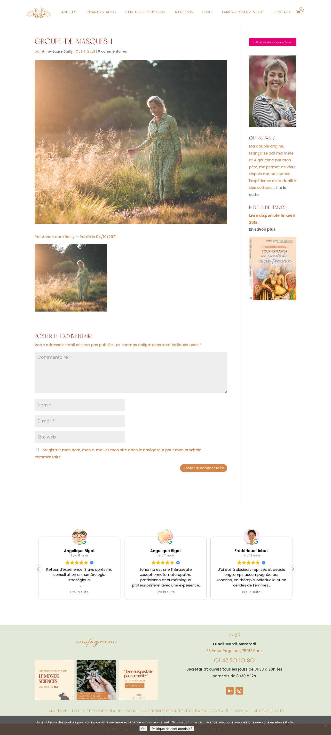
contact (282, 12)
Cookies (240, 710)
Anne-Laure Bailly (57, 51)
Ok (143, 729)
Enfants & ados (101, 12)
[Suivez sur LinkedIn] (230, 691)
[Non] (325, 725)
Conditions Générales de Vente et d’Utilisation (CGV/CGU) (177, 710)
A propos (184, 12)
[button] (292, 569)
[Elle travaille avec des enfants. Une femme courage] (138, 680)
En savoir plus (262, 229)
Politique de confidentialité (96, 710)
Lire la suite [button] (79, 592)
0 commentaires (112, 51)
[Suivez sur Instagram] (239, 691)
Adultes (68, 12)
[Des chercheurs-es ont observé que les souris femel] (54, 680)
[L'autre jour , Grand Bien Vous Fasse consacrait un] (96, 680)
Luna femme (57, 710)
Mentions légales (268, 710)
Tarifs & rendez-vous (242, 12)
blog (207, 12)
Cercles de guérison (145, 12)
